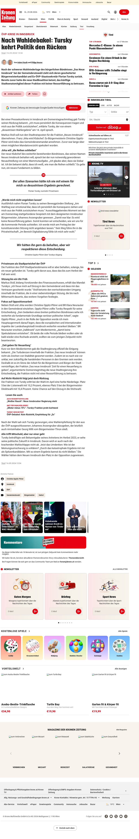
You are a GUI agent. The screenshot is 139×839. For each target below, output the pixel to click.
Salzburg (73, 27)
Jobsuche (99, 2)
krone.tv (125, 19)
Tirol (81, 27)
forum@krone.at (67, 562)
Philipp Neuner (36, 62)
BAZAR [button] (116, 105)
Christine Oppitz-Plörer (15, 479)
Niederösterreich (15, 27)
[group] (11, 517)
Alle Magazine (121, 730)
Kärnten (64, 27)
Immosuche (87, 2)
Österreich (33, 19)
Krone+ (22, 19)
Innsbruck (10, 484)
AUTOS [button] (109, 105)
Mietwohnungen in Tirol (107, 142)
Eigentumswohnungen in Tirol (109, 139)
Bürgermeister (29, 495)
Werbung (106, 798)
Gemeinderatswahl (13, 495)
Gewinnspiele (59, 2)
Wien (43, 19)
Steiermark (54, 27)
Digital (104, 19)
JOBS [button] (103, 105)
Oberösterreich (41, 27)
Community (45, 2)
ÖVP (8, 490)
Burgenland (28, 27)
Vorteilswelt (23, 2)
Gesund (84, 19)
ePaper (34, 2)
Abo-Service (9, 804)
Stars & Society (63, 19)
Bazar (109, 2)
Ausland (94, 19)
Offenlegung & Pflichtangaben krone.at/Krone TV (24, 791)
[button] (118, 19)
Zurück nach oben (65, 828)
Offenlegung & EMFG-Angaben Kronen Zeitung (64, 791)
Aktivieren (73, 108)
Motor (113, 19)
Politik (51, 19)
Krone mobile (73, 2)
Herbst (41, 495)
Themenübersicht (76, 558)
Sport (75, 19)
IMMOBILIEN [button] (93, 105)
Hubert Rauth (22, 62)
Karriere (116, 798)
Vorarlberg (90, 27)
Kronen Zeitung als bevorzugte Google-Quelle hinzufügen (44, 107)
